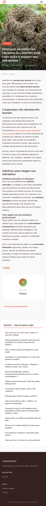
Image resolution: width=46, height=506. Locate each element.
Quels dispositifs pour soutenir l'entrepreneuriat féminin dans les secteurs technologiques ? (22, 373)
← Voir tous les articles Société (14, 306)
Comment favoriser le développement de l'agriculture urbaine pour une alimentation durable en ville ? (22, 410)
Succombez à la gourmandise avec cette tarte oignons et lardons (22, 358)
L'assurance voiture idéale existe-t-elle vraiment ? (20, 390)
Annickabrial (9, 460)
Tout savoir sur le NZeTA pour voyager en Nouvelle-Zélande (21, 333)
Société (7, 43)
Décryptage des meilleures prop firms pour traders (22, 434)
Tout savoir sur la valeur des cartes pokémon (22, 440)
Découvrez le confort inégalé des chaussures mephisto (22, 426)
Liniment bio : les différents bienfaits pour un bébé (23, 419)
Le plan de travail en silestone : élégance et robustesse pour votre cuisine (22, 365)
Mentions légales (8, 488)
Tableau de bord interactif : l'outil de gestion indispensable (22, 382)
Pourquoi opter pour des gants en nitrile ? (21, 396)
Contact (5, 492)
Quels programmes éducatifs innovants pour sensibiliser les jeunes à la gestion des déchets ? (22, 342)
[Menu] (41, 2)
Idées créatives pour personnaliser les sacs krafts (22, 351)
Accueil (4, 74)
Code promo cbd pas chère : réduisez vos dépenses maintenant (21, 402)
